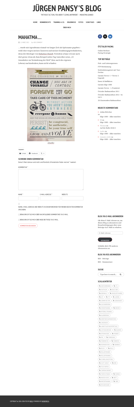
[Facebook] (100, 36)
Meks (31, 401)
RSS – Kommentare (105, 262)
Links (99, 22)
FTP (109, 297)
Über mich (67, 27)
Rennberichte (45, 22)
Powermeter (104, 341)
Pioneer (116, 334)
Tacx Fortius (105, 367)
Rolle (111, 348)
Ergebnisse (71, 22)
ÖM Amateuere (105, 385)
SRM (115, 363)
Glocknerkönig (105, 304)
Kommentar (23, 167)
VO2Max (117, 374)
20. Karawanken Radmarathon (109, 100)
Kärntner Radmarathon (108, 319)
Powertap (116, 341)
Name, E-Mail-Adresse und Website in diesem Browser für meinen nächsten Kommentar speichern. (50, 208)
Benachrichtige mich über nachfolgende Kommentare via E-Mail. (44, 214)
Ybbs (116, 381)
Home (35, 22)
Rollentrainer (105, 352)
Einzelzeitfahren (117, 293)
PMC (102, 337)
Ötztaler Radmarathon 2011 (108, 91)
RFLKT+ (103, 348)
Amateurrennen (106, 286)
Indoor (117, 308)
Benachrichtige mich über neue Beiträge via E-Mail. (39, 219)
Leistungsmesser (106, 330)
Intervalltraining (106, 312)
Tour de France (105, 374)
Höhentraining (105, 308)
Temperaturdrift (106, 370)
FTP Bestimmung (104, 66)
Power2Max (111, 337)
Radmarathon (105, 345)
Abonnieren (105, 240)
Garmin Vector (105, 301)
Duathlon (104, 290)
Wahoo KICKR (105, 378)
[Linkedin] (110, 36)
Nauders (118, 330)
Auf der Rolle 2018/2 (108, 128)
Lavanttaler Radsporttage (109, 326)
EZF (102, 297)
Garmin (117, 297)
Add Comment (38, 42)
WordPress (45, 401)
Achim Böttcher (106, 112)
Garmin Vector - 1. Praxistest (109, 88)
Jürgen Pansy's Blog (67, 8)
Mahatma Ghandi (46, 53)
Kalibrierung (105, 315)
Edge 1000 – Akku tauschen (110, 116)
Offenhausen (105, 334)
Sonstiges (90, 22)
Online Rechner (104, 50)
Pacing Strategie (104, 53)
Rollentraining (106, 356)
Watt (115, 378)
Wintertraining (105, 381)
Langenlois (104, 323)
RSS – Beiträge (103, 258)
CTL (117, 286)
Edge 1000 (115, 290)
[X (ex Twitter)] (105, 36)
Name (20, 194)
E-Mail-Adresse (46, 194)
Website (65, 194)
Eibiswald (104, 293)
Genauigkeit (118, 301)
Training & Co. (59, 22)
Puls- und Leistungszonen (108, 63)
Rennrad (117, 345)
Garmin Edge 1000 (105, 84)
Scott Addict (105, 363)
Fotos (80, 22)
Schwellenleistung (107, 359)
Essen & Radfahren (105, 81)
